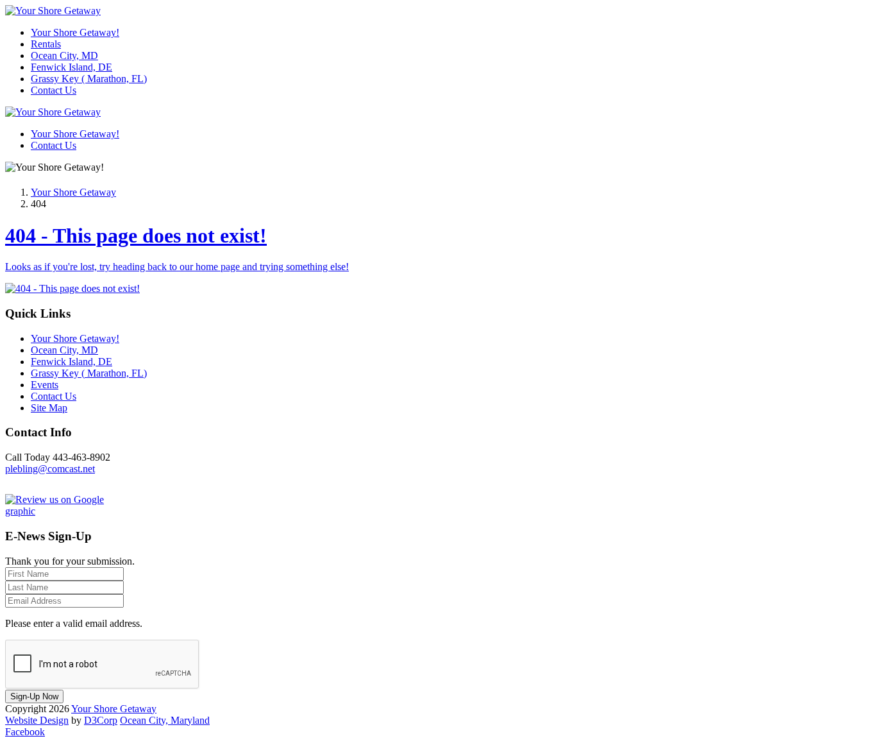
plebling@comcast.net (50, 468)
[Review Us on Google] (69, 511)
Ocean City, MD (64, 55)
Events (44, 384)
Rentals (46, 43)
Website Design (37, 720)
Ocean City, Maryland (165, 720)
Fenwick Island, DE (71, 67)
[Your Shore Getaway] (53, 10)
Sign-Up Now (34, 696)
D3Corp (100, 720)
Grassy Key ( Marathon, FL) (89, 78)
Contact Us (53, 90)
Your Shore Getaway (73, 192)
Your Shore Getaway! (75, 32)
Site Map (49, 407)
